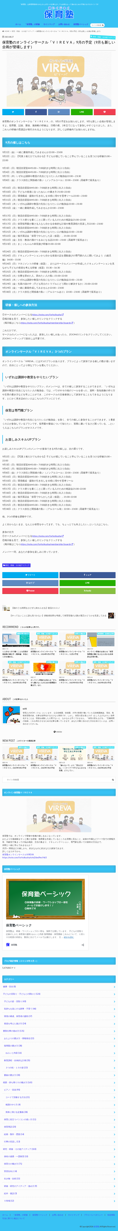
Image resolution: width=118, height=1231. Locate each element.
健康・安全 (9, 986)
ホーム (18, 24)
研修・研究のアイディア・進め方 (20, 1186)
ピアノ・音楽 (12, 1089)
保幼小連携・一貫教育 (16, 1156)
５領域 (9, 1200)
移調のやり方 (13, 1104)
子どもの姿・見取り (15, 1001)
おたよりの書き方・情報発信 (19, 1038)
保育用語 (10, 1126)
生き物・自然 (12, 1178)
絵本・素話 (10, 1193)
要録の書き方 (12, 1075)
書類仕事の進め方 (13, 1031)
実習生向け (10, 1171)
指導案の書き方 (13, 1045)
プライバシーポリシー (93, 1215)
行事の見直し (12, 1141)
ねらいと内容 (14, 1053)
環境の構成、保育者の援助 (18, 1016)
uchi (25, 708)
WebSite (59, 732)
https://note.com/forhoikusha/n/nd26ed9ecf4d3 (24, 857)
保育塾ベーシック (80, 24)
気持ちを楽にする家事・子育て (20, 1008)
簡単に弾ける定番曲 (17, 1112)
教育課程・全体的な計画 (17, 1060)
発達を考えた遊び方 (15, 1023)
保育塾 (96, 1226)
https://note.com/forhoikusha (46, 314)
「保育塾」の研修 (32, 24)
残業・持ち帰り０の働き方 (17, 1082)
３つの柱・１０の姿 (17, 1067)
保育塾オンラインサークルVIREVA (18, 854)
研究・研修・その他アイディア (17, 565)
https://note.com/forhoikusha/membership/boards (46, 322)
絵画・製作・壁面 (14, 1134)
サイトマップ (49, 24)
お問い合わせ (64, 24)
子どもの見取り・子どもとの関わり (21, 994)
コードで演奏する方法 (18, 1097)
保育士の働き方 (13, 1163)
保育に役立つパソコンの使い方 (20, 1119)
